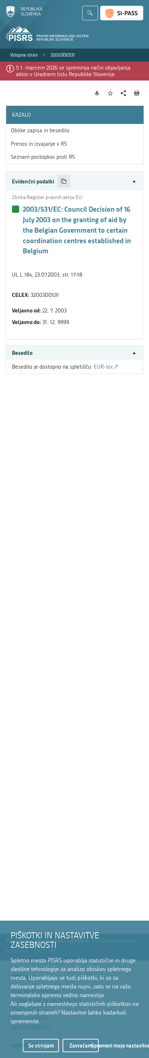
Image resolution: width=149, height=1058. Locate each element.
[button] (74, 181)
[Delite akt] (123, 93)
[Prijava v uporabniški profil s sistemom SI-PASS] (121, 13)
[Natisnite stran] (137, 93)
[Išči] (90, 13)
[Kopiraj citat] (64, 181)
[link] (24, 55)
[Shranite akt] (110, 93)
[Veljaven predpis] (15, 209)
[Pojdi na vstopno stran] (24, 15)
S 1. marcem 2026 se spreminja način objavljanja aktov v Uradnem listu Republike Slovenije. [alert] (73, 71)
